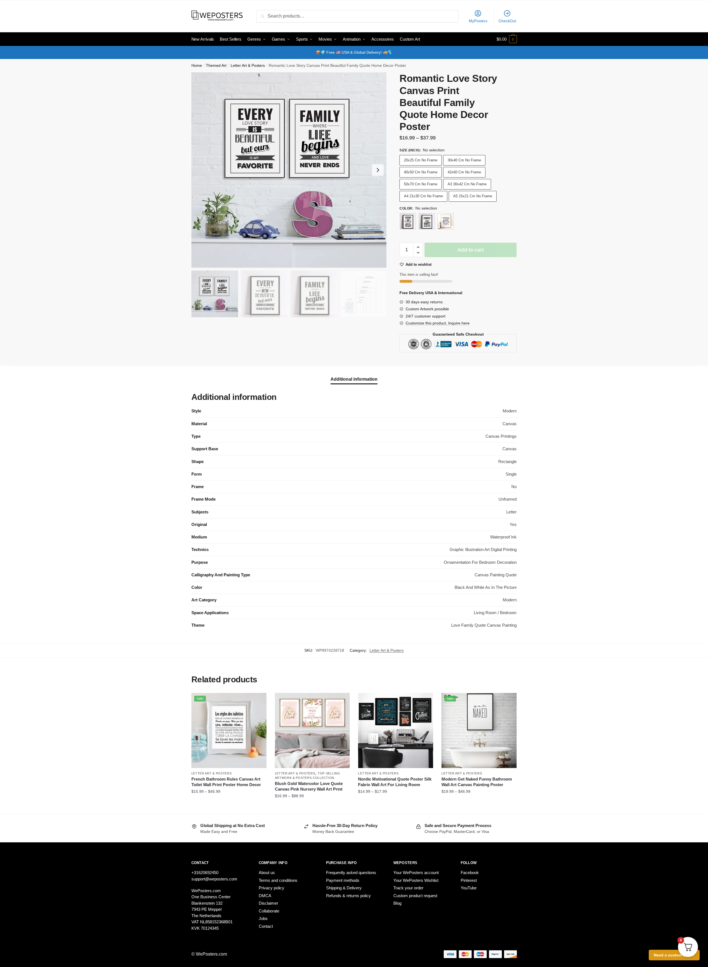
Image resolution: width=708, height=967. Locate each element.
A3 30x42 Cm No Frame (467, 184)
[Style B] (426, 221)
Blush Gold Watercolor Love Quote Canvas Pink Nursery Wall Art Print (309, 786)
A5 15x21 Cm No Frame (472, 196)
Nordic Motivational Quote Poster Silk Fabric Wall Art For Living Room (394, 782)
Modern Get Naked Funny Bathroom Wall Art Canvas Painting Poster (476, 782)
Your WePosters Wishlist (415, 880)
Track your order (408, 887)
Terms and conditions (278, 880)
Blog (397, 903)
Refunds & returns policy (348, 895)
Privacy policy (271, 887)
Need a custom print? (674, 955)
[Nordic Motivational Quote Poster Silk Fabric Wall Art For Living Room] (395, 730)
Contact (266, 926)
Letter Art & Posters (248, 65)
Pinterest (469, 880)
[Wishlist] (258, 701)
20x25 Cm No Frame (420, 160)
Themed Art (216, 65)
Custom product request (415, 895)
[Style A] (407, 221)
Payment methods (342, 880)
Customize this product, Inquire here (438, 323)
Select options (229, 807)
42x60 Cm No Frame (464, 172)
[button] (378, 170)
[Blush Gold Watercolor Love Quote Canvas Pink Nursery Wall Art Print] (312, 730)
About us (267, 872)
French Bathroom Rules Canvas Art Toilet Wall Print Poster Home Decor (226, 782)
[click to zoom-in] (289, 170)
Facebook (470, 872)
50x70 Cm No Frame (420, 184)
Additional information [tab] (354, 379)
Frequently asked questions (351, 872)
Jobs (263, 918)
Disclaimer (268, 903)
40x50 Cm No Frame (420, 172)
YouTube (469, 887)
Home (196, 65)
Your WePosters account (416, 872)
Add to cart (470, 250)
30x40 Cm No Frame (464, 160)
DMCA (265, 895)
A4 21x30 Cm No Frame (423, 196)
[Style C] (445, 221)
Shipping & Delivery (344, 887)
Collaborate (269, 911)
